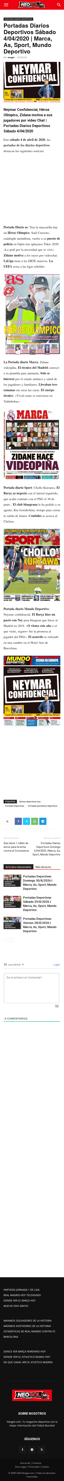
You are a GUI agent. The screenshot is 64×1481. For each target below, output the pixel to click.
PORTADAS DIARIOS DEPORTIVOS (18, 19)
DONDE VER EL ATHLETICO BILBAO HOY (27, 1356)
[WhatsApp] (34, 821)
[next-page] (11, 940)
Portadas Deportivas (14, 805)
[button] (6, 5)
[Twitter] (26, 821)
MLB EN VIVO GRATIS (16, 1306)
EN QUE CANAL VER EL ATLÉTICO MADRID (28, 1362)
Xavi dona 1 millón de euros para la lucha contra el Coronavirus (16, 847)
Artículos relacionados (18, 867)
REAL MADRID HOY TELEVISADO (22, 1295)
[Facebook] (18, 821)
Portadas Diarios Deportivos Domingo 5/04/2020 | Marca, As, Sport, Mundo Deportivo (46, 849)
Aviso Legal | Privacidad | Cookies (32, 1466)
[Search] (59, 5)
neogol (11, 57)
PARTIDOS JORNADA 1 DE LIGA (21, 1289)
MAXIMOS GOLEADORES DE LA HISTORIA (28, 1320)
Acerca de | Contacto (30, 1462)
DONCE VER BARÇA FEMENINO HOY (25, 1351)
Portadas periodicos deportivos (42, 805)
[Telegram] (42, 821)
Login (56, 964)
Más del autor (43, 867)
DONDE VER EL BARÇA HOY (20, 1300)
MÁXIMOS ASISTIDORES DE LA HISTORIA (27, 1326)
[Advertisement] (32, 190)
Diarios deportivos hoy (30, 801)
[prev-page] (6, 940)
